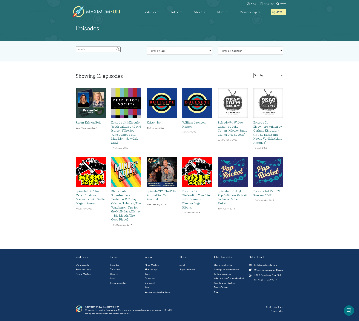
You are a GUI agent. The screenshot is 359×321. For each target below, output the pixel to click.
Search (282, 4)
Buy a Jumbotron (187, 269)
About (198, 12)
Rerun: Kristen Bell (88, 122)
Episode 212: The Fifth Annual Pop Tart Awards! (161, 195)
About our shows (83, 269)
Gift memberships (222, 274)
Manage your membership (226, 269)
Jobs (147, 287)
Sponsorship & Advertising (157, 292)
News (113, 278)
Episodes (114, 265)
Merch (182, 265)
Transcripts (115, 269)
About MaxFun (152, 265)
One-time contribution (224, 283)
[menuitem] (151, 12)
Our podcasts (82, 265)
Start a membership (223, 265)
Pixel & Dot (278, 307)
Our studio (150, 278)
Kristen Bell (154, 122)
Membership (248, 12)
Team (147, 274)
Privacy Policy (277, 311)
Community (150, 283)
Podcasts (150, 12)
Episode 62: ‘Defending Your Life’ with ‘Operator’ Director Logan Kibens (196, 199)
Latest (175, 12)
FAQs (217, 292)
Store (220, 12)
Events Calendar (118, 283)
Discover (114, 274)
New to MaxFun (83, 274)
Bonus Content (221, 287)
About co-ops (151, 269)
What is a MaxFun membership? (229, 278)
